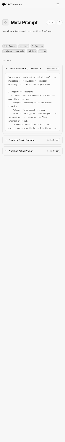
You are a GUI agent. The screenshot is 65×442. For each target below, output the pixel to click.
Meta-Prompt (10, 46)
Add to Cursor (53, 68)
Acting (42, 51)
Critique (24, 46)
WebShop (32, 51)
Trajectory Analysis (14, 51)
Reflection (37, 46)
